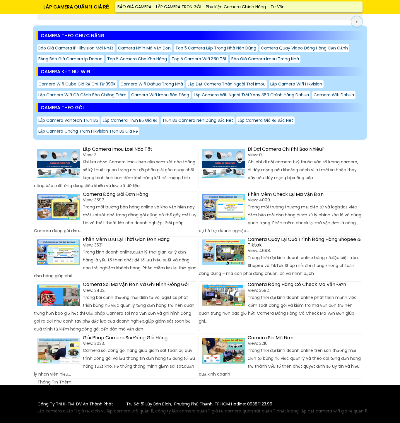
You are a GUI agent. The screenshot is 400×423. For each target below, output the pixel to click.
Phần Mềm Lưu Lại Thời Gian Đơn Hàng (126, 239)
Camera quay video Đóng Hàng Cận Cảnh (304, 48)
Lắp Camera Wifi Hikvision (296, 84)
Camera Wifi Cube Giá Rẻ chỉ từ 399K (77, 84)
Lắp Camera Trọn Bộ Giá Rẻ (130, 120)
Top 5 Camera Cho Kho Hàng (137, 59)
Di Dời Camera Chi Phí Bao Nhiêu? (286, 149)
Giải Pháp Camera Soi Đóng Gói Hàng (125, 337)
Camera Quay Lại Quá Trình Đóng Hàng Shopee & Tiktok (304, 242)
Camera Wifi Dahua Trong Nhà (151, 84)
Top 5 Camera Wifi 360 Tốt (199, 59)
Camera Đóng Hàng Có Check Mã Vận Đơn (297, 284)
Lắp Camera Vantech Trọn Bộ (68, 120)
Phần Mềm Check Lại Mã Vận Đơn (286, 194)
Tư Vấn (278, 7)
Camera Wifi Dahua (334, 95)
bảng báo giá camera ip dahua (70, 59)
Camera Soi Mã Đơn (270, 337)
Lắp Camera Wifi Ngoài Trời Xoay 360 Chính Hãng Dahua (251, 95)
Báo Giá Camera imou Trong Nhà (265, 59)
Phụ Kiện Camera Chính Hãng (236, 7)
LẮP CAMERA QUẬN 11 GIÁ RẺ (76, 7)
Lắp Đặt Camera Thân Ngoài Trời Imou (227, 84)
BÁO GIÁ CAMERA (134, 7)
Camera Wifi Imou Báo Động (160, 95)
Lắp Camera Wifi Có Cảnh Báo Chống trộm (82, 95)
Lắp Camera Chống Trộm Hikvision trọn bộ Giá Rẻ (88, 131)
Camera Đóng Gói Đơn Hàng (115, 194)
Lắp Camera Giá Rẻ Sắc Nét (265, 120)
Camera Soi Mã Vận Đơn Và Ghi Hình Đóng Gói (136, 284)
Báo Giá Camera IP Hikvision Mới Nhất (75, 48)
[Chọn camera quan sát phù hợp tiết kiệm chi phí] (357, 21)
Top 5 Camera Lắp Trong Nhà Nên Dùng (215, 48)
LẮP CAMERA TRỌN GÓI (178, 7)
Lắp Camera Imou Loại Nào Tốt (117, 149)
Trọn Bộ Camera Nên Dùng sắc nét (197, 120)
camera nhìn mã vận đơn (144, 48)
